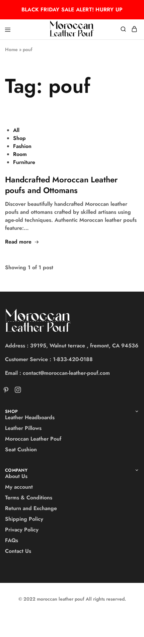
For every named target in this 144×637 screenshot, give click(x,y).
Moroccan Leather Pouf (33, 439)
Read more (18, 242)
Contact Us (18, 551)
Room (20, 154)
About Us (16, 476)
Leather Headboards (30, 417)
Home (11, 49)
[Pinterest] (7, 391)
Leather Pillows (23, 428)
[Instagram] (16, 391)
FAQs (11, 540)
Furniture (24, 162)
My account (19, 487)
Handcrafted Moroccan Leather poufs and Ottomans (61, 185)
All (16, 130)
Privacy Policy (22, 529)
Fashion (22, 146)
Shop (19, 138)
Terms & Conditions (28, 497)
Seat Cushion (21, 449)
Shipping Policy (24, 519)
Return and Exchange (31, 508)
